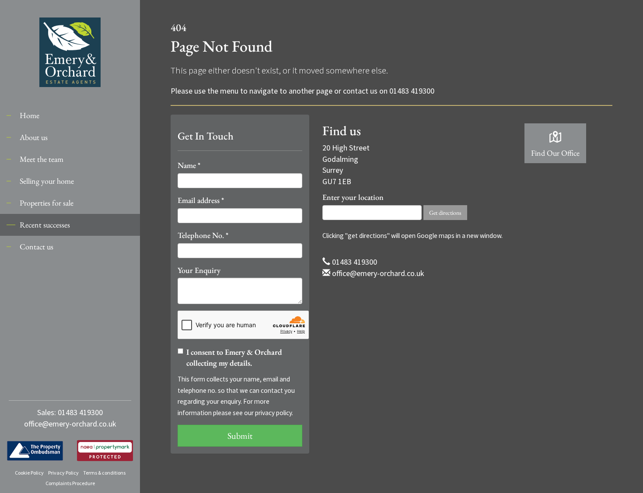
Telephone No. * (203, 235)
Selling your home (47, 181)
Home (29, 115)
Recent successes (45, 225)
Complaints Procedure (70, 483)
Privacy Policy (63, 472)
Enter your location (353, 197)
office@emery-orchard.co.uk (70, 424)
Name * (189, 165)
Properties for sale (46, 203)
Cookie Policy (29, 472)
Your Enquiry (199, 270)
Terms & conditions (104, 472)
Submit (239, 435)
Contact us (36, 246)
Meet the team (41, 159)
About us (34, 137)
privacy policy (273, 413)
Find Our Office (555, 153)
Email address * (201, 200)
